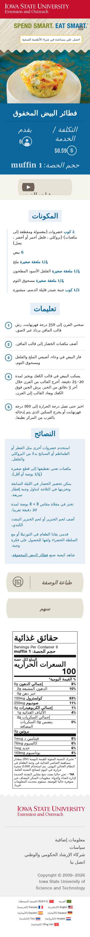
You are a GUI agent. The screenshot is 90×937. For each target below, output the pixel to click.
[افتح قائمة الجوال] (81, 28)
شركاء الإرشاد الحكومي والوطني (54, 854)
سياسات (77, 847)
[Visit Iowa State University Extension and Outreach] (45, 811)
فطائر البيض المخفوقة (30, 554)
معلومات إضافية (70, 840)
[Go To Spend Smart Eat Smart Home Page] (37, 9)
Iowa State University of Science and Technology (60, 884)
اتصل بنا (77, 862)
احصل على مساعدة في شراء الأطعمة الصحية (51, 40)
